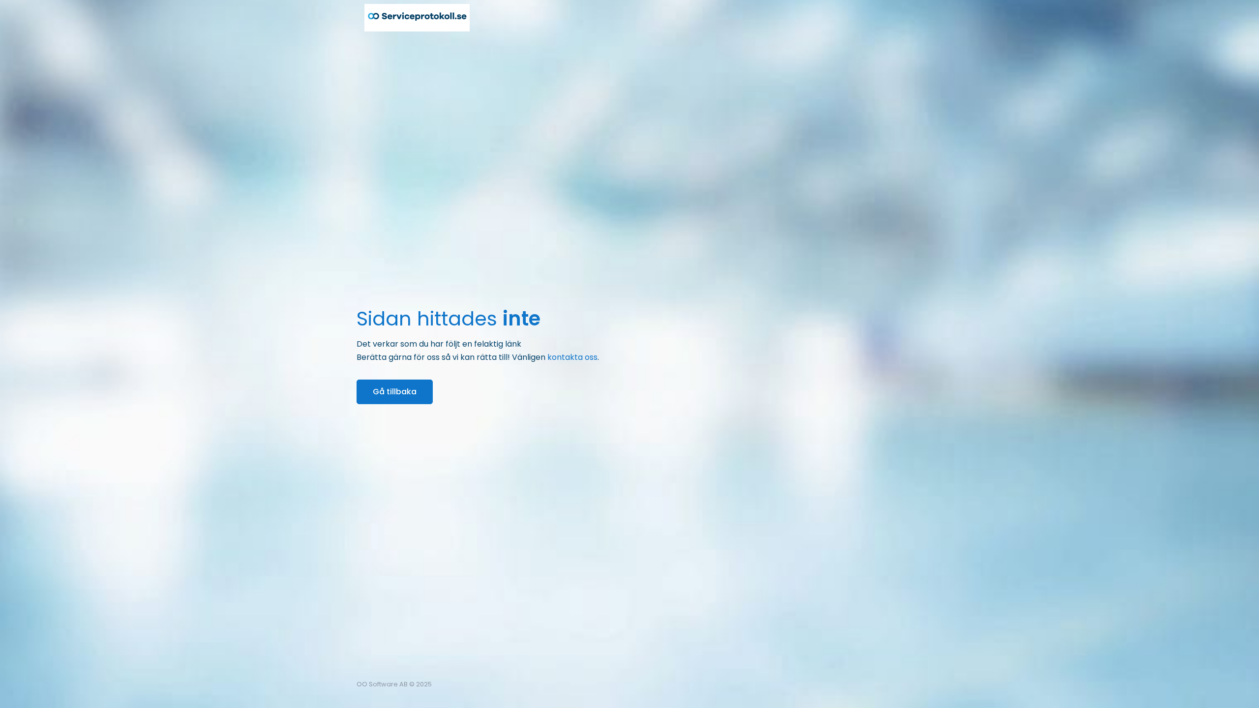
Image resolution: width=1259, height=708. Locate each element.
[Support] (873, 684)
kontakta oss (572, 357)
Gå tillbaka (395, 391)
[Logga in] (894, 684)
